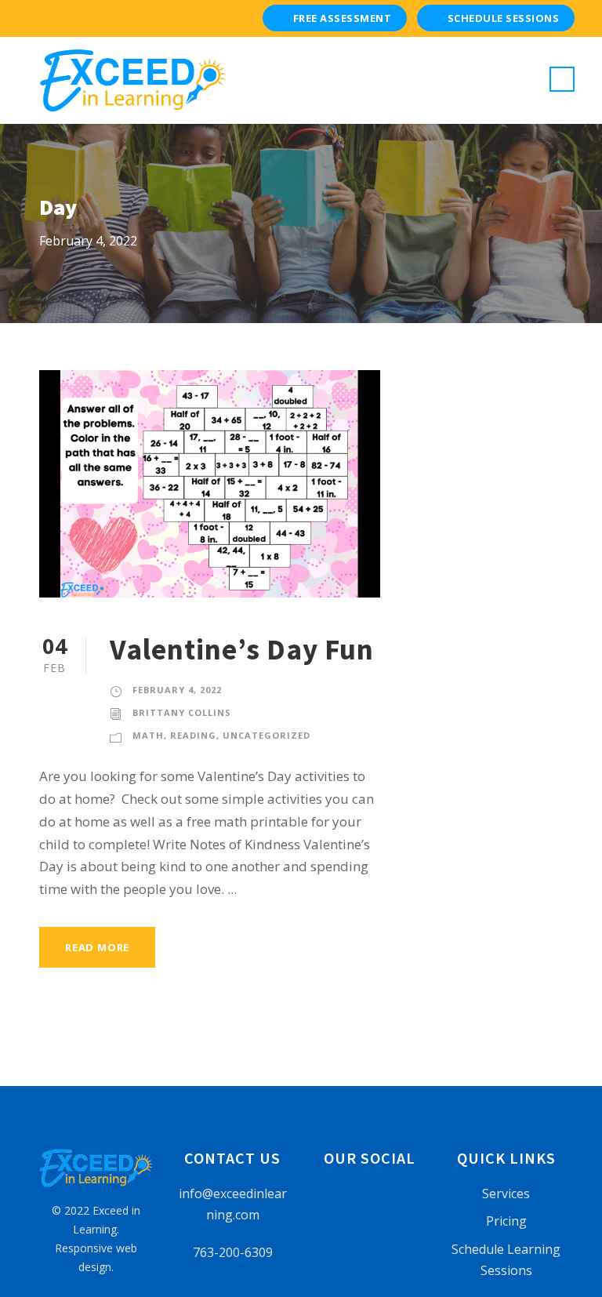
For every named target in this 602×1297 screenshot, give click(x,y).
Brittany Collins (181, 712)
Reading (193, 735)
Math (148, 735)
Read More (97, 947)
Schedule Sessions (504, 18)
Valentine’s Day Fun (242, 649)
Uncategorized (266, 735)
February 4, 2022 (177, 690)
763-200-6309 (233, 1252)
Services (506, 1193)
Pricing (506, 1221)
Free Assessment (342, 18)
